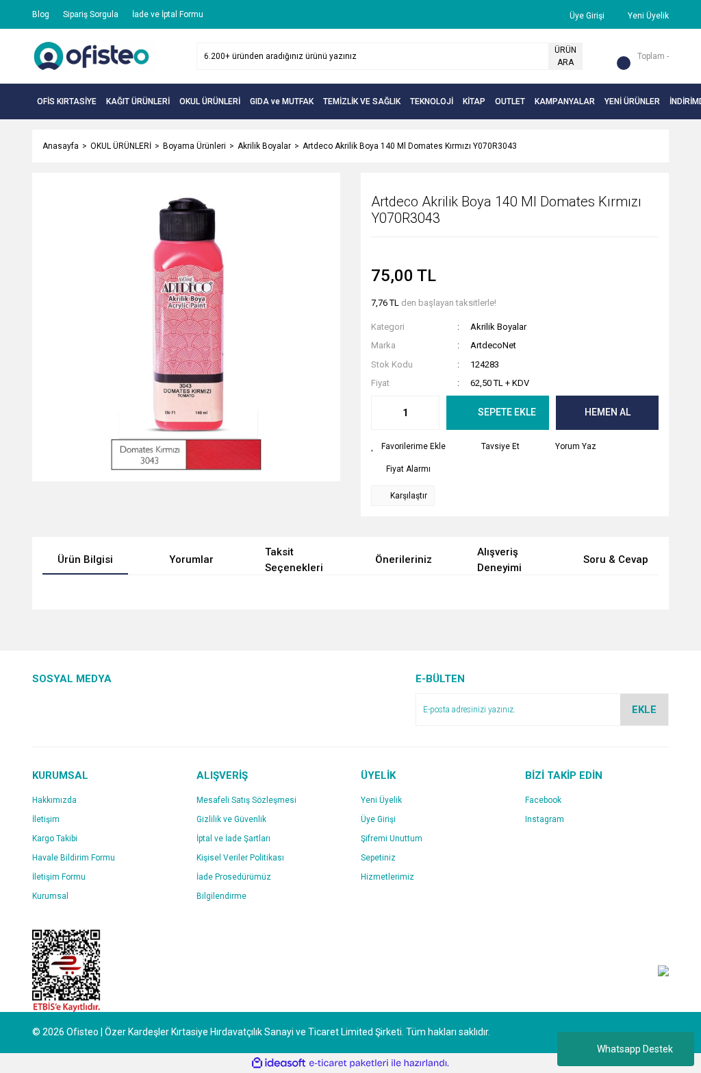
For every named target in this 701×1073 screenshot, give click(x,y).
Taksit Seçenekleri (294, 560)
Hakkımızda (54, 800)
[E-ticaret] (349, 1063)
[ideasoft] (278, 1063)
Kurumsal (50, 896)
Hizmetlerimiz (387, 877)
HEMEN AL (607, 412)
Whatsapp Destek (635, 1049)
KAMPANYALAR (565, 101)
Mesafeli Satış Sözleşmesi (246, 800)
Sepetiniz (378, 858)
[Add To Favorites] (408, 446)
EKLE (644, 709)
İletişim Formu (59, 877)
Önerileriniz (403, 559)
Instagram (544, 819)
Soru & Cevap (615, 559)
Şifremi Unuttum (391, 838)
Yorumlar (191, 559)
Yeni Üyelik (381, 800)
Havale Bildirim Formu (73, 858)
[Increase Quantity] (428, 412)
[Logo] (93, 55)
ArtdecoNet (493, 345)
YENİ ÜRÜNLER (632, 101)
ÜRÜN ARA (565, 56)
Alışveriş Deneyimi (499, 560)
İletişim (46, 819)
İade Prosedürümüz (233, 877)
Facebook (543, 800)
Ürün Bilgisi (85, 559)
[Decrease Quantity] (382, 412)
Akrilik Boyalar (498, 327)
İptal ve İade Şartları (233, 838)
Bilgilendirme (221, 896)
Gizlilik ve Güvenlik (231, 819)
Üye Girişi (378, 819)
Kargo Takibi (54, 838)
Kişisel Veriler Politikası (240, 858)
